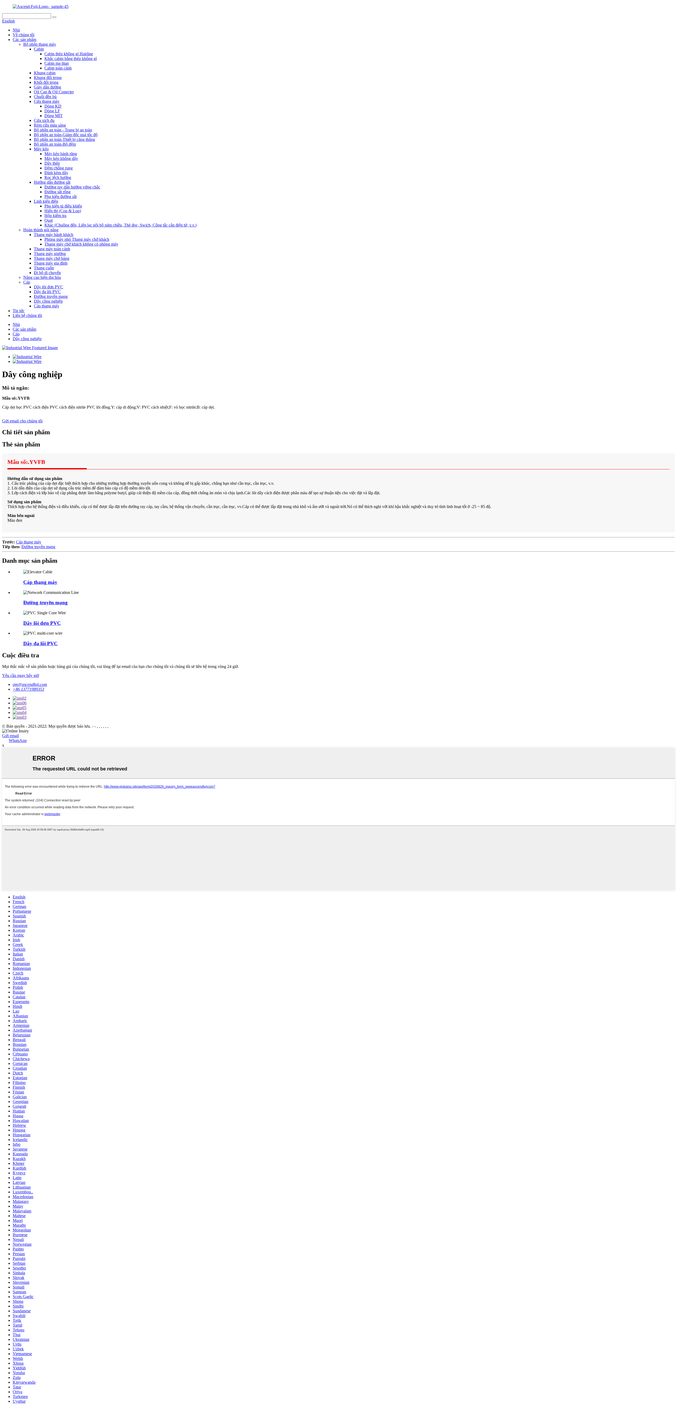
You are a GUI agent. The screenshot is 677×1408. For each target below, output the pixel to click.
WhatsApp (18, 740)
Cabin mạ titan (56, 63)
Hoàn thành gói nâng (40, 230)
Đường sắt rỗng (57, 192)
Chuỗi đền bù (45, 96)
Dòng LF (52, 111)
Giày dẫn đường (47, 87)
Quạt (48, 220)
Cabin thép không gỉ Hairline (68, 54)
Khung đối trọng (48, 77)
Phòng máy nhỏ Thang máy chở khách (76, 239)
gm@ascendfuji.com (30, 684)
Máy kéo (41, 149)
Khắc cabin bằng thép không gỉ (70, 58)
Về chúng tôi (23, 35)
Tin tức (19, 310)
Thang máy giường (50, 253)
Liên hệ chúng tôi (27, 315)
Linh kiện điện (46, 201)
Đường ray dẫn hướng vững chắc (72, 187)
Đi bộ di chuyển (47, 272)
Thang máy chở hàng (51, 258)
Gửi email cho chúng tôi (22, 421)
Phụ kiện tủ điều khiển (63, 206)
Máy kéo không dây (61, 158)
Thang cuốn (44, 268)
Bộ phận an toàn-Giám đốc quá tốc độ (66, 134)
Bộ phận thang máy (39, 44)
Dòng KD (52, 106)
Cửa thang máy (47, 101)
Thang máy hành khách (53, 234)
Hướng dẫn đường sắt (52, 182)
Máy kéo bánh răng (60, 153)
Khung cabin (45, 73)
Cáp (26, 282)
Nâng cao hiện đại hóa (42, 277)
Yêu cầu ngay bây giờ (20, 675)
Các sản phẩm (24, 39)
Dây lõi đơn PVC (48, 287)
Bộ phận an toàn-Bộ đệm (55, 144)
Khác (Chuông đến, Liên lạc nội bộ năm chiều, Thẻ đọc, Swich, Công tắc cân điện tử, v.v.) (120, 225)
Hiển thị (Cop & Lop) (62, 211)
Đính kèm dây (56, 172)
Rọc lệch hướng (57, 177)
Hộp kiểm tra (55, 215)
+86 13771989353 (28, 689)
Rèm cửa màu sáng (50, 125)
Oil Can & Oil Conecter (54, 92)
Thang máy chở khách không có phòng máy (81, 244)
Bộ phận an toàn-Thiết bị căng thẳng (64, 139)
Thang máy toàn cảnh (52, 249)
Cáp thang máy (46, 306)
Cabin (39, 49)
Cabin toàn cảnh (58, 68)
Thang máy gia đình (50, 263)
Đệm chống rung (58, 168)
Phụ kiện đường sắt (60, 196)
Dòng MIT (53, 115)
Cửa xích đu (44, 120)
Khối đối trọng (46, 82)
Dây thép (52, 163)
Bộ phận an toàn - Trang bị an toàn (63, 130)
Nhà (16, 30)
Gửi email (10, 735)
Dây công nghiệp (48, 301)
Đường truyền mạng (51, 296)
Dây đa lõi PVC (47, 291)
